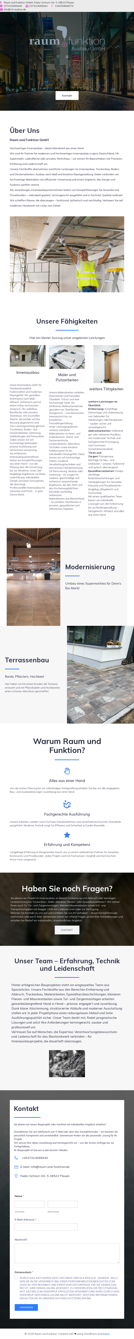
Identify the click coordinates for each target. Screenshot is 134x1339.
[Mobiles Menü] (67, 57)
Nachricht (21, 1239)
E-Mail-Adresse (25, 1219)
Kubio (106, 1333)
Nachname (53, 1211)
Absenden (26, 1307)
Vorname (19, 1211)
